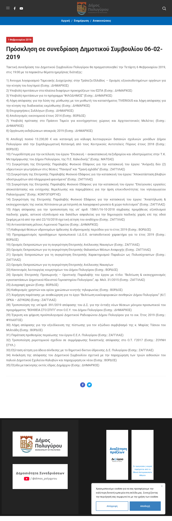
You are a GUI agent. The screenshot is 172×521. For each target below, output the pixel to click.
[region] (128, 498)
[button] (164, 8)
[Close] (162, 486)
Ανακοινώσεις (102, 20)
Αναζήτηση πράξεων (118, 450)
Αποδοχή (145, 506)
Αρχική (65, 20)
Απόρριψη (112, 506)
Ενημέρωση (81, 20)
